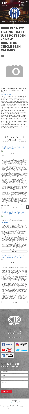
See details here (6, 94)
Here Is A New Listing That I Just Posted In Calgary (12, 148)
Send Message (7, 391)
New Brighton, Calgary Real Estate (11, 54)
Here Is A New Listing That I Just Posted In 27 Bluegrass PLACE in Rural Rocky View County (12, 214)
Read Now (14, 207)
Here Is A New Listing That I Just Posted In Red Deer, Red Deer (12, 256)
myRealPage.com (15, 402)
